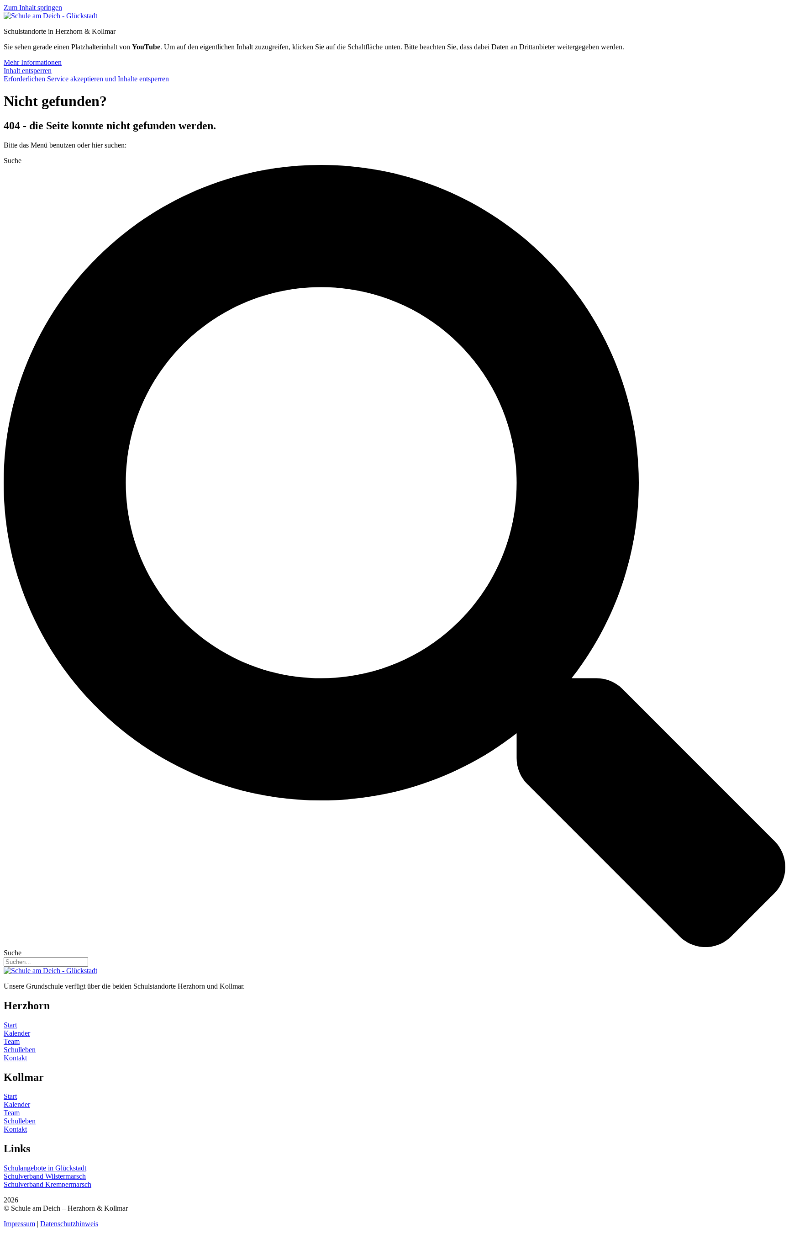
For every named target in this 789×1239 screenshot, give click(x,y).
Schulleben (20, 1050)
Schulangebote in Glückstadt (45, 1168)
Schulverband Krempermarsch (47, 1184)
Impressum (19, 1224)
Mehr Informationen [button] (33, 62)
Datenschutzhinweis (69, 1224)
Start (10, 1025)
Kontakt (15, 1058)
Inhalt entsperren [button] (28, 70)
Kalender (17, 1033)
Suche (12, 160)
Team (12, 1041)
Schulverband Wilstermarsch (45, 1176)
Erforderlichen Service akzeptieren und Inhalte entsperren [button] (86, 79)
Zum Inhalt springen (33, 7)
